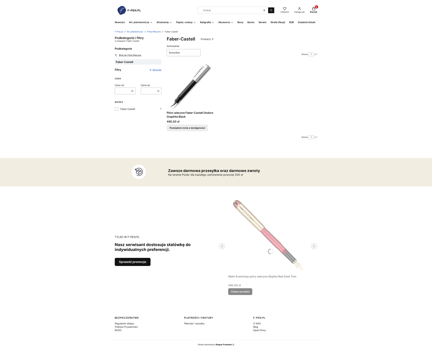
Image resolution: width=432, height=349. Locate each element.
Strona (305, 54)
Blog (255, 326)
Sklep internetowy (215, 344)
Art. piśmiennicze (135, 31)
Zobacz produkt (240, 291)
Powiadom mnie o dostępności (187, 127)
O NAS (257, 323)
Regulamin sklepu (124, 323)
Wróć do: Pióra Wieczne (130, 55)
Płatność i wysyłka (194, 323)
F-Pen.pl (119, 31)
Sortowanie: (173, 46)
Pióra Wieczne (154, 31)
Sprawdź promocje (132, 262)
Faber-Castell (127, 109)
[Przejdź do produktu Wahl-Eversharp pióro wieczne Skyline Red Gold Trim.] (268, 235)
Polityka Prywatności (126, 326)
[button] (271, 10)
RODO (118, 330)
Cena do (145, 85)
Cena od (119, 85)
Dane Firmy (259, 330)
